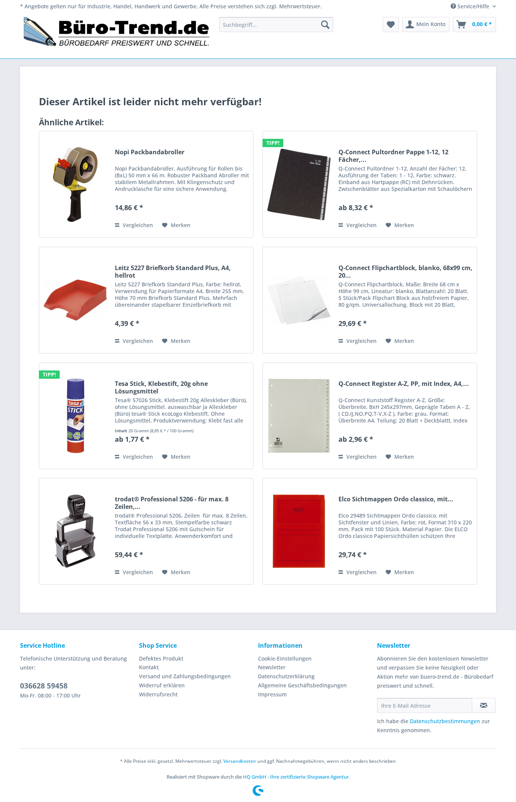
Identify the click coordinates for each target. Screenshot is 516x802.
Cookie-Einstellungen (285, 658)
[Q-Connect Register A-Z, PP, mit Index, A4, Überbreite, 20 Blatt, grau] (299, 415)
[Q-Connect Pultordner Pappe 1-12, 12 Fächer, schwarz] (299, 184)
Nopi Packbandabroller (149, 152)
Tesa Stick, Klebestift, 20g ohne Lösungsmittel (161, 387)
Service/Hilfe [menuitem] (473, 6)
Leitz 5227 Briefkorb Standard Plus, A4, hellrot (173, 271)
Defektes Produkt (161, 658)
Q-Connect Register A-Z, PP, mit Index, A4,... (403, 384)
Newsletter (272, 667)
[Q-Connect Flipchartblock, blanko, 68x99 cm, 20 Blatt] (299, 300)
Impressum (272, 694)
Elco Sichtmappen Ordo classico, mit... (395, 499)
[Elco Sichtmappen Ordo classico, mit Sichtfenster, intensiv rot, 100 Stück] (299, 531)
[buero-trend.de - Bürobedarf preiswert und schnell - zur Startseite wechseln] (117, 36)
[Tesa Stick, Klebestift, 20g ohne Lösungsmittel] (75, 415)
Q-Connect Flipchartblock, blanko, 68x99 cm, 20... (405, 271)
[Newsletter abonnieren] (484, 705)
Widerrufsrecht (158, 694)
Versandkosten (239, 761)
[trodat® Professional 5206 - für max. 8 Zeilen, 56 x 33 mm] (75, 531)
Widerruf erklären (162, 685)
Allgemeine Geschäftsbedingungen (302, 685)
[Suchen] (325, 24)
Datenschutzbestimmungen (445, 721)
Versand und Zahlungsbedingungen (185, 676)
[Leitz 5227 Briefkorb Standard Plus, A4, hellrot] (75, 300)
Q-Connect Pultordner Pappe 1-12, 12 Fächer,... (393, 155)
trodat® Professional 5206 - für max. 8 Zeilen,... (172, 502)
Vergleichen (137, 225)
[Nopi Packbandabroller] (75, 184)
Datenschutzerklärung (286, 676)
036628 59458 (44, 686)
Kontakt (149, 667)
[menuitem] (276, 24)
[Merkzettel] (391, 24)
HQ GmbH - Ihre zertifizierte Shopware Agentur (296, 776)
